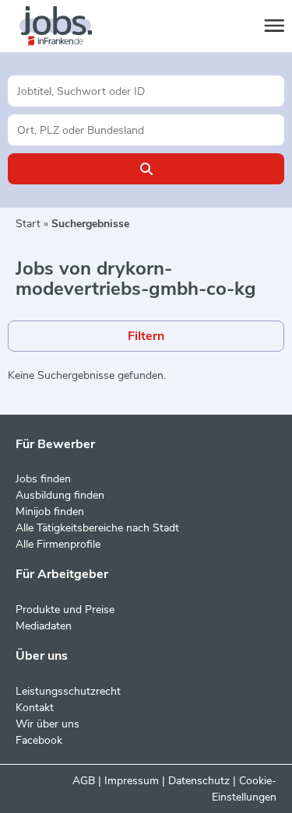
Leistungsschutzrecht (68, 691)
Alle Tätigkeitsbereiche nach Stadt (97, 527)
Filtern (146, 336)
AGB (83, 780)
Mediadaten (44, 626)
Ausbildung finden (60, 495)
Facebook (39, 740)
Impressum (131, 780)
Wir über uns (47, 724)
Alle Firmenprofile (58, 544)
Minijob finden (50, 511)
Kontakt (35, 707)
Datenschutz (199, 780)
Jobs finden (43, 478)
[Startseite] (70, 26)
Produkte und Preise (65, 609)
